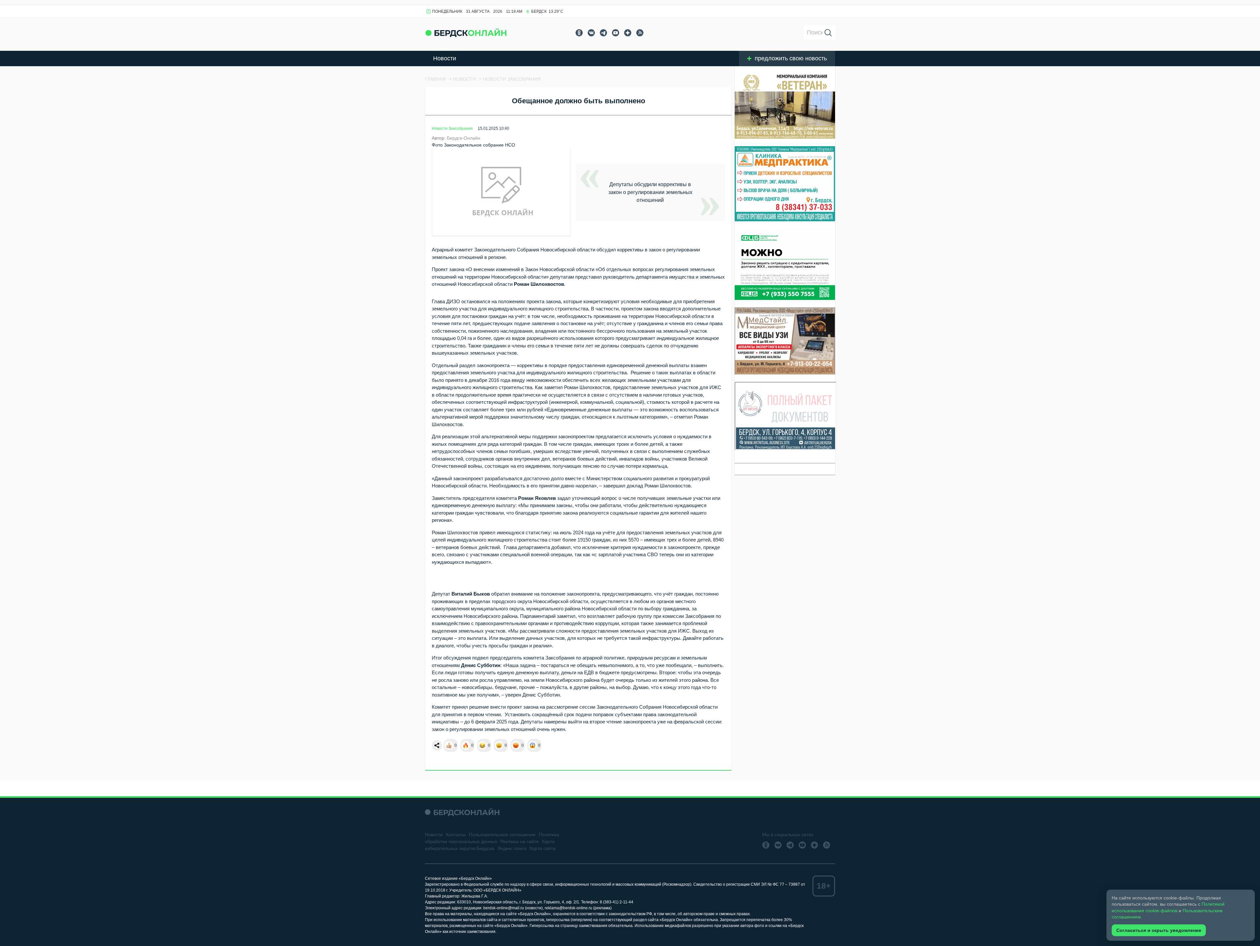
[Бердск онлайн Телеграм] (603, 32)
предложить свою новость (791, 58)
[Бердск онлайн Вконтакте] (591, 32)
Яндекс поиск (511, 848)
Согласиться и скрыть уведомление (1158, 930)
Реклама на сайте (519, 841)
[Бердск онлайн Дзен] (627, 32)
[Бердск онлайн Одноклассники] (579, 32)
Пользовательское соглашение (502, 834)
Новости (444, 58)
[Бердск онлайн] (466, 32)
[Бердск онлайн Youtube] (615, 32)
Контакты (456, 834)
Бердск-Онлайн (463, 138)
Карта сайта (543, 848)
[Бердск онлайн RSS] (639, 32)
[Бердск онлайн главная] (462, 812)
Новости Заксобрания (452, 128)
